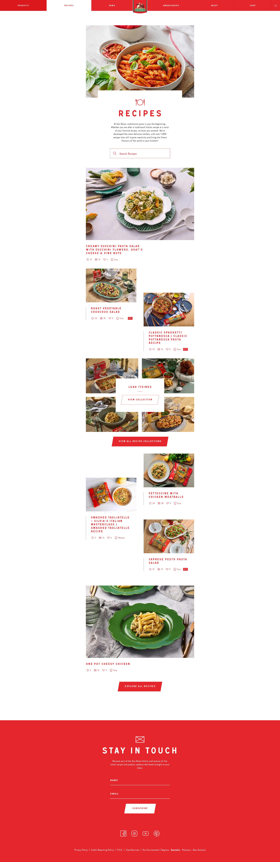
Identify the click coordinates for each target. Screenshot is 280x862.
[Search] (275, 5)
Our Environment (151, 849)
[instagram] (134, 832)
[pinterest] (156, 832)
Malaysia (186, 849)
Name (114, 780)
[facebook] (123, 832)
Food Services (132, 849)
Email (115, 794)
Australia (175, 849)
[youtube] (145, 832)
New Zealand (199, 849)
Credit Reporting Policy (102, 849)
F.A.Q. (120, 849)
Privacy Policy (81, 849)
